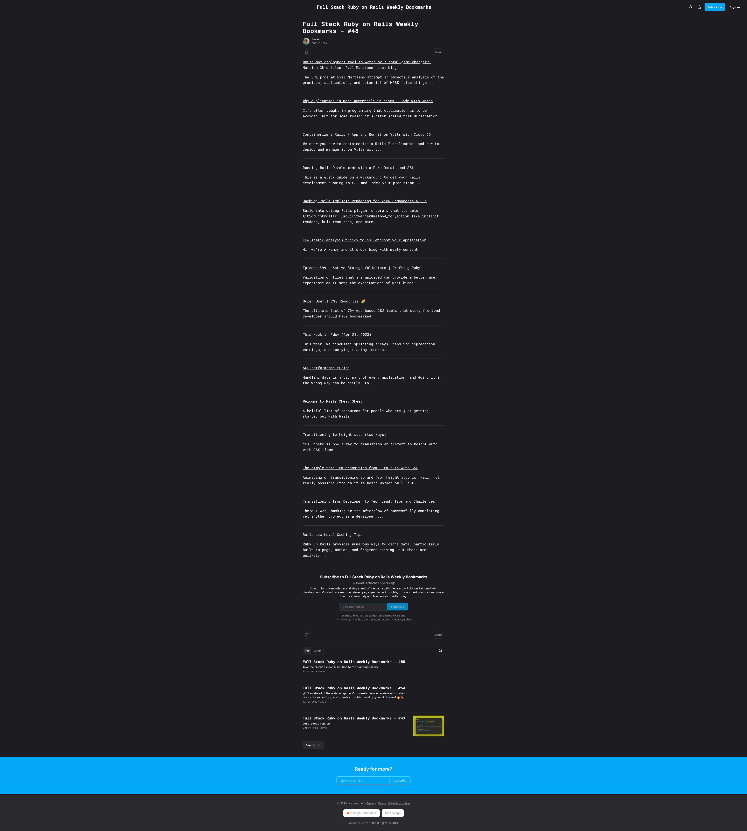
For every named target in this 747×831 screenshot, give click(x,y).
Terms (382, 803)
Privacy (371, 803)
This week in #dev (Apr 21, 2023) (337, 334)
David (315, 39)
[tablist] (313, 650)
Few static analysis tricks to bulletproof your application (364, 240)
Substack (354, 823)
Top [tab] (307, 650)
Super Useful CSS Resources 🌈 (334, 301)
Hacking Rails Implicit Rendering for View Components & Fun (365, 201)
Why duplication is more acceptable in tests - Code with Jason (368, 100)
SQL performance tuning (326, 367)
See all (310, 745)
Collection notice (399, 803)
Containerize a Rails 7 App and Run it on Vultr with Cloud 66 (367, 134)
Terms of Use (392, 615)
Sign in (735, 7)
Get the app (393, 813)
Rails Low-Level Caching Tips (332, 534)
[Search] (690, 7)
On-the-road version (316, 723)
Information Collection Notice (372, 619)
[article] (373, 669)
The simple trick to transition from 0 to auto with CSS (360, 467)
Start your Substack (363, 813)
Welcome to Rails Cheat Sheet (333, 401)
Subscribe (715, 7)
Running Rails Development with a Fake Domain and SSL (358, 167)
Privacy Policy (403, 619)
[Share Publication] (699, 7)
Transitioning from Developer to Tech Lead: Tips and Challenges (369, 501)
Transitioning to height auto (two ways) (344, 434)
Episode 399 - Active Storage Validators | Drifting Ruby (361, 267)
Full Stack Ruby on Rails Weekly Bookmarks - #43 (354, 718)
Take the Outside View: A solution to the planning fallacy (340, 667)
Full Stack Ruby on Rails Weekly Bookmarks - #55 (354, 661)
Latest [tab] (317, 650)
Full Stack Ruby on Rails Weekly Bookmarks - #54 (354, 687)
